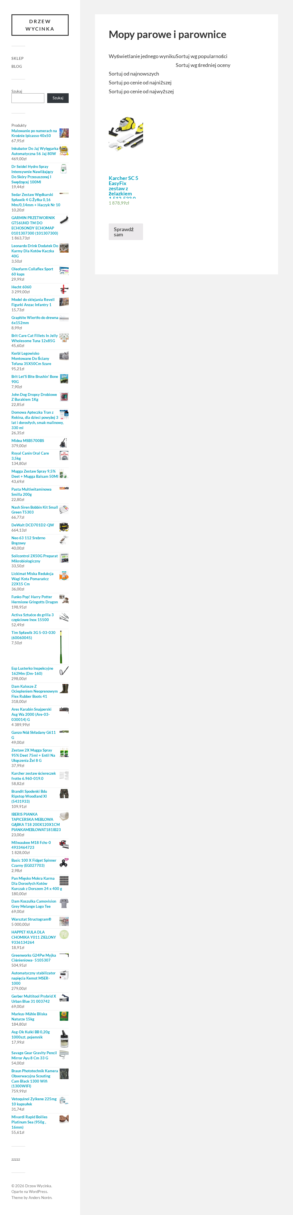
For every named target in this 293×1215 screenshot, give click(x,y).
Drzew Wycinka (40, 25)
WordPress (38, 1191)
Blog (16, 66)
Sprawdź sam (124, 231)
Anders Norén (40, 1197)
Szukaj (16, 91)
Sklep (17, 58)
